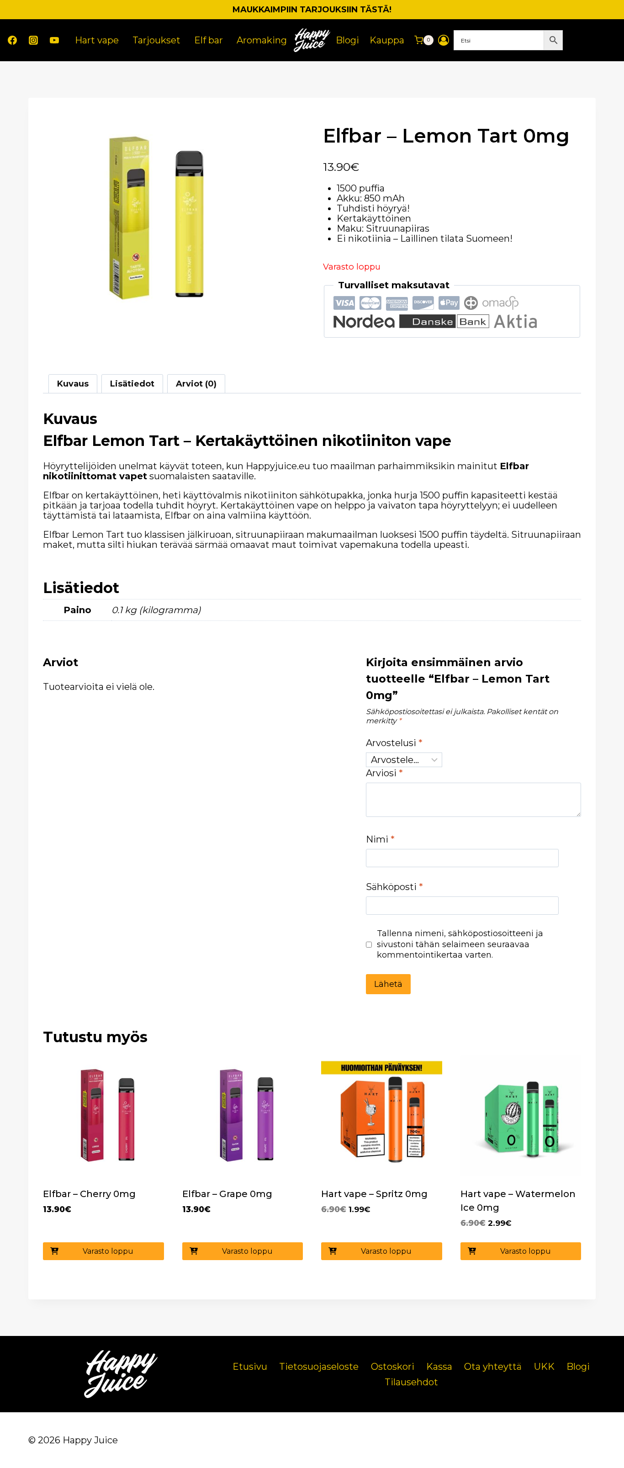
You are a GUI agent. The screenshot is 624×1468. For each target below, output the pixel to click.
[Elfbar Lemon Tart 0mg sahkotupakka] (149, 218)
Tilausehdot (411, 1382)
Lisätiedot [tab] (132, 384)
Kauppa (387, 40)
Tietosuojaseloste (319, 1366)
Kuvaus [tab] (73, 384)
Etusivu (250, 1366)
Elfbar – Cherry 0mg (89, 1193)
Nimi (380, 839)
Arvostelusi (394, 742)
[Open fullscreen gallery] (246, 315)
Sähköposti (394, 886)
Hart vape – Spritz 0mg (374, 1193)
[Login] (443, 40)
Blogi (347, 40)
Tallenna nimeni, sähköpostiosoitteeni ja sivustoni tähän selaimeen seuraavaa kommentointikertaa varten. (460, 944)
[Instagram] (33, 40)
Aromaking (262, 40)
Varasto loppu (108, 1251)
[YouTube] (54, 40)
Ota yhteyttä (493, 1366)
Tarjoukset (156, 40)
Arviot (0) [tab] (196, 384)
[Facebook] (12, 40)
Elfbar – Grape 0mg (227, 1193)
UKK (544, 1366)
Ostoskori (392, 1366)
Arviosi (384, 773)
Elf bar (208, 40)
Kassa (439, 1366)
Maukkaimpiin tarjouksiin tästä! (312, 10)
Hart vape (97, 40)
